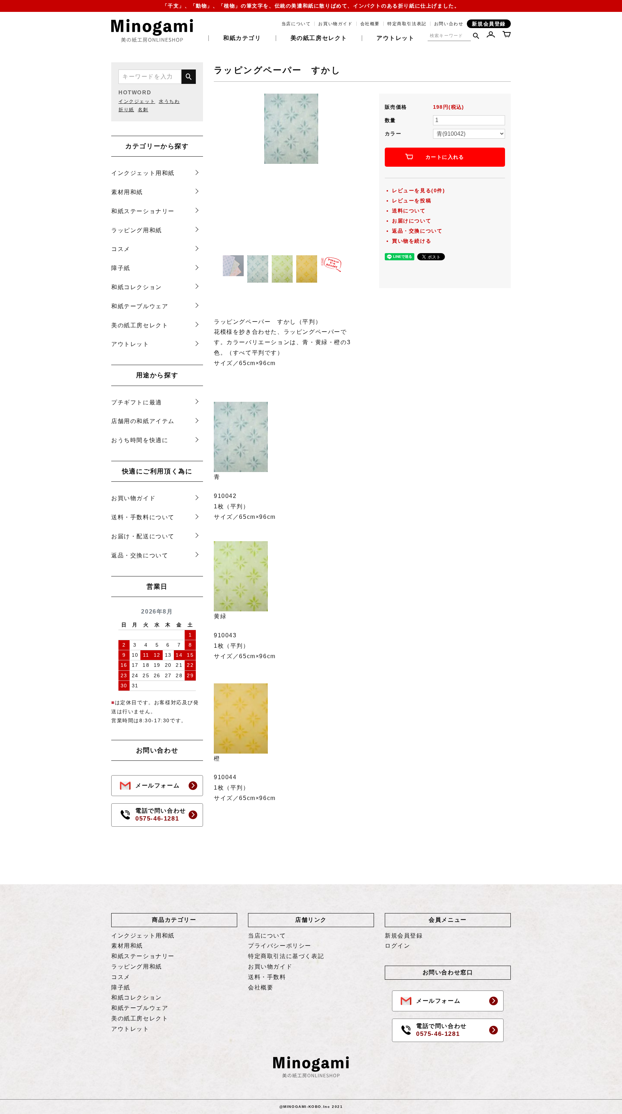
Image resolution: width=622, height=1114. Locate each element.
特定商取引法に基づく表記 (286, 956)
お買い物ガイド (335, 24)
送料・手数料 (267, 977)
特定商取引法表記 (407, 24)
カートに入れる (444, 157)
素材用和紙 (127, 192)
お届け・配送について (143, 536)
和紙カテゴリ (242, 38)
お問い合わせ (449, 24)
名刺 (143, 109)
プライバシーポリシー (279, 946)
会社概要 (370, 24)
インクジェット (136, 101)
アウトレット (396, 38)
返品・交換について (139, 555)
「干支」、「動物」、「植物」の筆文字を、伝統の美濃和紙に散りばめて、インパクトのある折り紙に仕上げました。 (311, 6)
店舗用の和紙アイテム (143, 421)
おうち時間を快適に (139, 440)
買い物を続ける (411, 241)
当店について (296, 24)
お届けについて (411, 221)
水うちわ (169, 101)
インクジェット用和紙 (143, 173)
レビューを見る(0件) (418, 190)
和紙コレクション (136, 287)
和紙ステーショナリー (143, 211)
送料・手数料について (143, 517)
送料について (409, 211)
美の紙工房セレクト (318, 38)
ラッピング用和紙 (136, 230)
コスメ (120, 249)
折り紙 (126, 109)
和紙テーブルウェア (139, 306)
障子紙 (120, 268)
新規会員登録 (489, 24)
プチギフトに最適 (136, 402)
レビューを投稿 (411, 200)
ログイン (397, 946)
